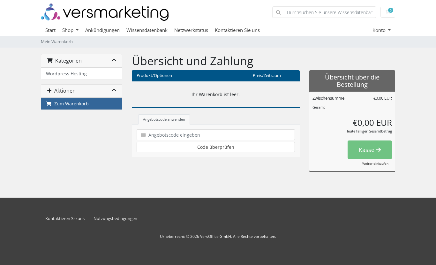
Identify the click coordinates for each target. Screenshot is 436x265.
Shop (68, 30)
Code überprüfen (215, 147)
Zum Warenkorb (70, 104)
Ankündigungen (102, 30)
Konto (379, 30)
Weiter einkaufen (375, 163)
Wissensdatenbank (147, 30)
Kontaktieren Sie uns (237, 30)
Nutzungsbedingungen (115, 218)
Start (50, 30)
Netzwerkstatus (191, 30)
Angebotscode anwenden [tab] (164, 119)
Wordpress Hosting (66, 74)
